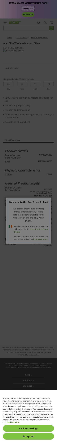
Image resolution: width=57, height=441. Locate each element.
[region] (28, 415)
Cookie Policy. (13, 422)
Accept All (28, 436)
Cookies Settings (28, 428)
